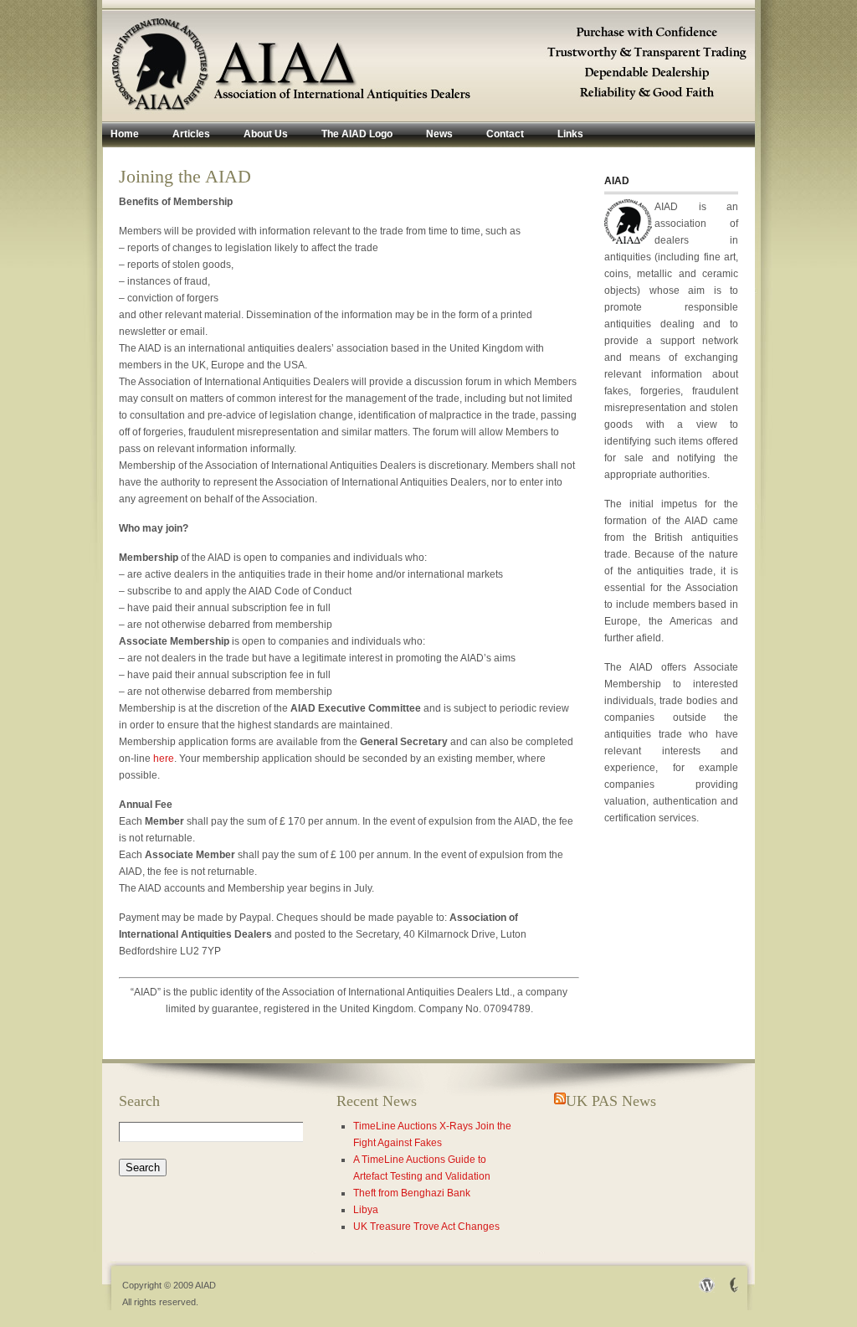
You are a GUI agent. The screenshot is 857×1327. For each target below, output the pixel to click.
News (439, 134)
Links (570, 134)
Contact (505, 134)
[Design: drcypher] (730, 1290)
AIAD (205, 1285)
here (163, 758)
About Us (266, 134)
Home (124, 134)
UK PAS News (611, 1101)
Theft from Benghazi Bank (411, 1193)
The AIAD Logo (357, 134)
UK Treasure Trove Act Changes (426, 1226)
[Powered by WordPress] (703, 1290)
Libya (365, 1210)
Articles (191, 134)
